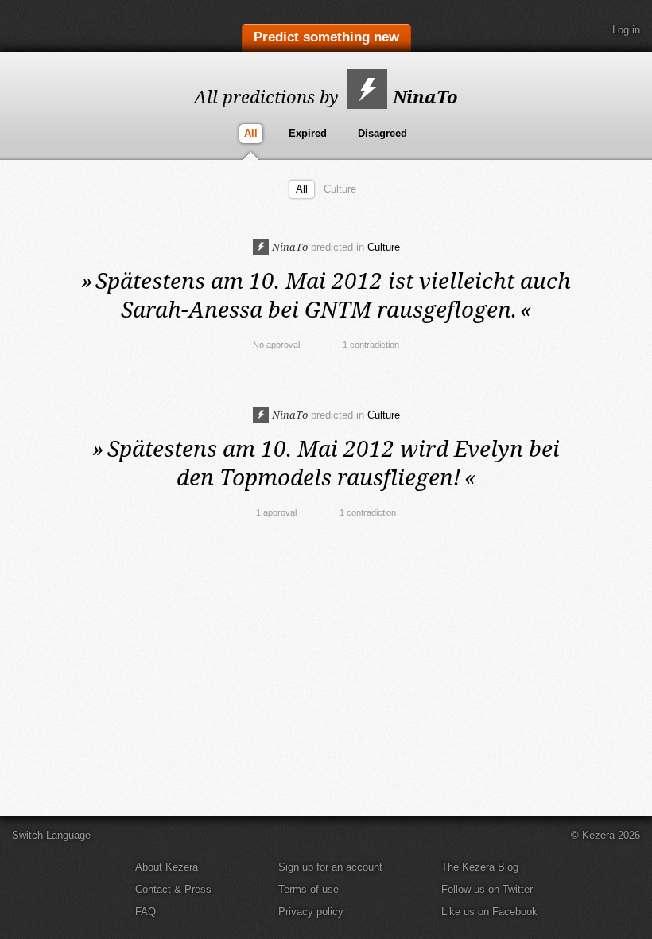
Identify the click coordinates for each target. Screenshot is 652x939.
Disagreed (382, 133)
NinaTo (423, 96)
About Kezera (166, 867)
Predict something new (326, 37)
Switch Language (51, 835)
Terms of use (308, 889)
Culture (340, 189)
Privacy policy (310, 912)
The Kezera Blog (479, 867)
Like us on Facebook (489, 912)
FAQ (145, 912)
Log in (626, 30)
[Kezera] (78, 25)
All (251, 133)
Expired (308, 133)
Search (584, 30)
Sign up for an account (330, 867)
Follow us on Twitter (487, 889)
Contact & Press (173, 889)
